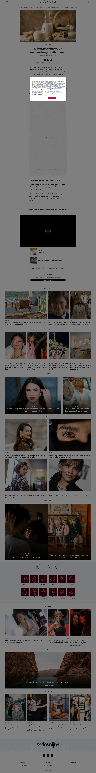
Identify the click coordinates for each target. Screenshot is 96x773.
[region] (48, 89)
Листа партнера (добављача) (37, 94)
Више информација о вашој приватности (54, 88)
